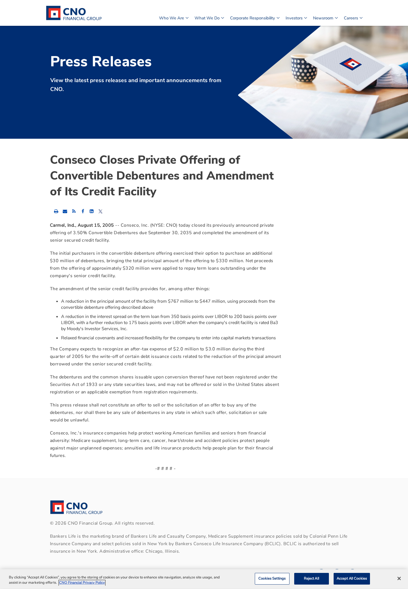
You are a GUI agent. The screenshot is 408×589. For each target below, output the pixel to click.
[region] (204, 579)
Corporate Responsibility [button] (252, 18)
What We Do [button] (207, 18)
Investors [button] (294, 18)
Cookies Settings (272, 578)
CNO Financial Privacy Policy (82, 582)
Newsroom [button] (323, 18)
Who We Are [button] (171, 18)
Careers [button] (351, 18)
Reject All (311, 578)
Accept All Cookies (352, 578)
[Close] (399, 578)
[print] (56, 211)
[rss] (74, 211)
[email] (65, 211)
